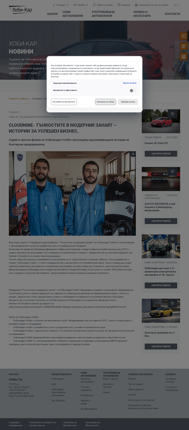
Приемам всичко (128, 102)
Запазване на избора (105, 102)
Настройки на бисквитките (64, 102)
